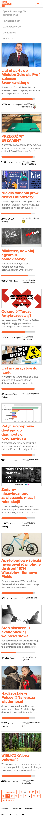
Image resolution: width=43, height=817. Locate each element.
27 (38, 796)
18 (12, 796)
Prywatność (29, 808)
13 (29, 792)
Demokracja (9, 33)
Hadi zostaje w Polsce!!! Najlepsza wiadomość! (18, 698)
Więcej (7, 39)
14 (33, 792)
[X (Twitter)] (17, 815)
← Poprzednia (9, 792)
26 (33, 796)
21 (26, 796)
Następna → (8, 800)
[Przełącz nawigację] (38, 4)
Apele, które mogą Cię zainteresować (14, 13)
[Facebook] (11, 815)
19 (16, 796)
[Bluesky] (23, 815)
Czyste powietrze (12, 27)
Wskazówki (17, 808)
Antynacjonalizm (11, 21)
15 (37, 792)
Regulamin (5, 808)
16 (3, 796)
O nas (3, 815)
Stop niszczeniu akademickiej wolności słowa (15, 632)
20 (21, 796)
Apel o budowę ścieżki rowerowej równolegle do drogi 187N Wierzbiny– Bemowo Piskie (21, 569)
